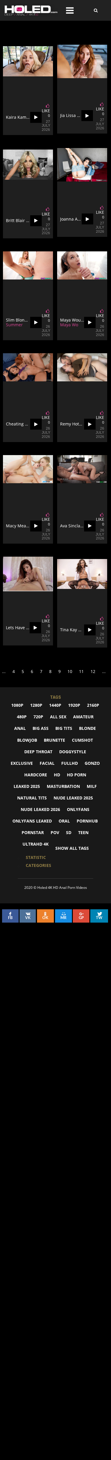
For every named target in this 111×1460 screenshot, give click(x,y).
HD (57, 775)
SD (68, 832)
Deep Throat (38, 751)
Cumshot (82, 740)
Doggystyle (72, 751)
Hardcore (35, 775)
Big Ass (41, 728)
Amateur (83, 716)
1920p (74, 705)
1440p (55, 705)
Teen (83, 832)
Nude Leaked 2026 (40, 809)
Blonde (87, 728)
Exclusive (22, 763)
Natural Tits (32, 798)
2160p (93, 705)
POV (55, 832)
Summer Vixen (20, 324)
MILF (92, 786)
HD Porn (76, 775)
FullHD (69, 763)
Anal (20, 728)
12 (93, 671)
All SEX (58, 716)
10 (69, 671)
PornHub (87, 821)
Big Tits (63, 728)
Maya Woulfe (73, 324)
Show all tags (72, 848)
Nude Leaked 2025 (73, 798)
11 (81, 671)
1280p (36, 705)
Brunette (54, 740)
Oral (64, 821)
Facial (47, 763)
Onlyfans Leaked (32, 821)
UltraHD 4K (35, 844)
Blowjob (27, 740)
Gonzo (92, 763)
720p (38, 716)
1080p (17, 705)
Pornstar (33, 832)
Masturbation (63, 786)
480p (22, 716)
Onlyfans (78, 809)
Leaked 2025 (27, 786)
